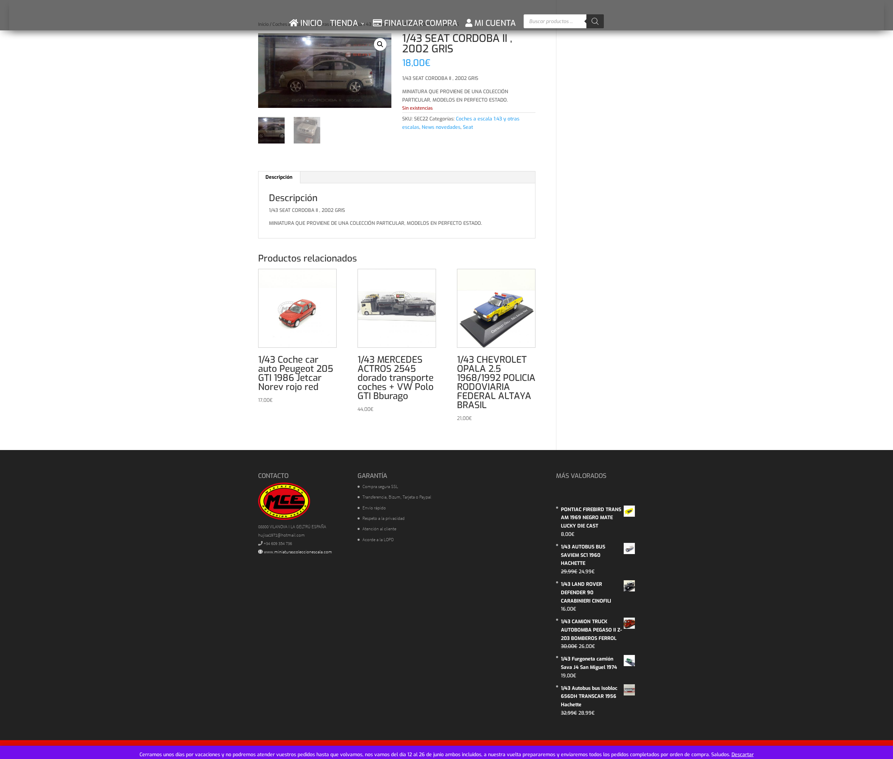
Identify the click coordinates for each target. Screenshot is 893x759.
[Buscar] (595, 21)
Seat (468, 127)
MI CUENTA (494, 23)
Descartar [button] (742, 754)
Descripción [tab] (278, 177)
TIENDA (344, 23)
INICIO (310, 23)
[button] (380, 44)
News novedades (441, 127)
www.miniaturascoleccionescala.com (297, 552)
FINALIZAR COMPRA (420, 23)
